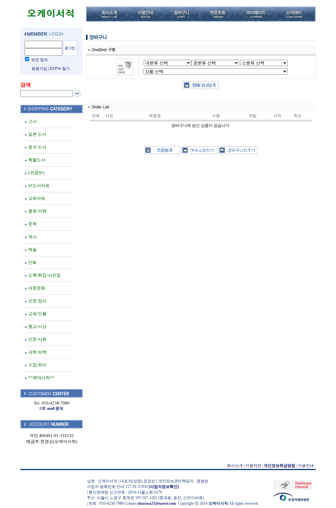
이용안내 (306, 465)
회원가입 (39, 68)
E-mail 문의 (53, 408)
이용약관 (253, 465)
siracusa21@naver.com (156, 503)
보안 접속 (39, 60)
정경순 (202, 481)
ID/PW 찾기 (60, 68)
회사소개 (235, 465)
